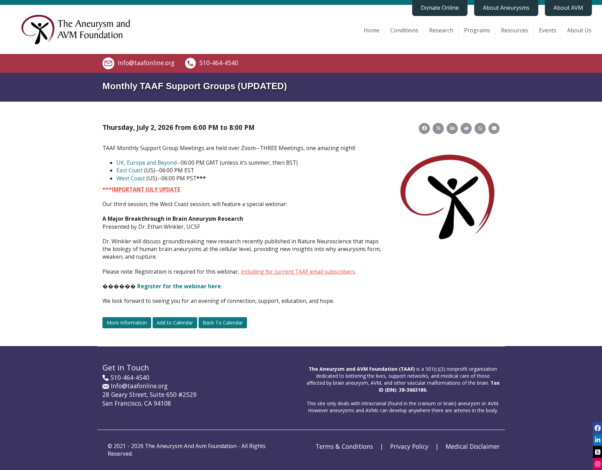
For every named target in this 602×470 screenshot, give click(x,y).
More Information (127, 322)
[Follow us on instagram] (597, 464)
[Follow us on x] (597, 451)
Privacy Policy (409, 446)
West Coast (130, 178)
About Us (579, 30)
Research (441, 30)
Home (371, 30)
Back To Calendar (223, 322)
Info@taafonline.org (146, 62)
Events (547, 30)
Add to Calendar (175, 322)
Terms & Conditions (344, 446)
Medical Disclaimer (473, 446)
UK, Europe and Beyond (146, 162)
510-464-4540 (218, 62)
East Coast (129, 170)
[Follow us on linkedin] (597, 440)
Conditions (404, 30)
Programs (477, 30)
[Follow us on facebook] (597, 427)
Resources (514, 30)
